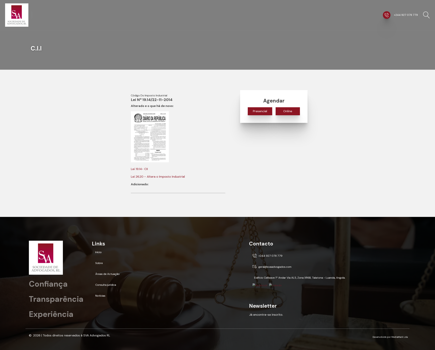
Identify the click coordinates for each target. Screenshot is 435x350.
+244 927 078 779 (406, 15)
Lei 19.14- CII (139, 169)
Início (98, 252)
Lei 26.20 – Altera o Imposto (151, 177)
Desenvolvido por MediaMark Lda (390, 337)
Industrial (178, 177)
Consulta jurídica (105, 285)
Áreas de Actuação (107, 274)
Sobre (99, 263)
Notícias (100, 295)
